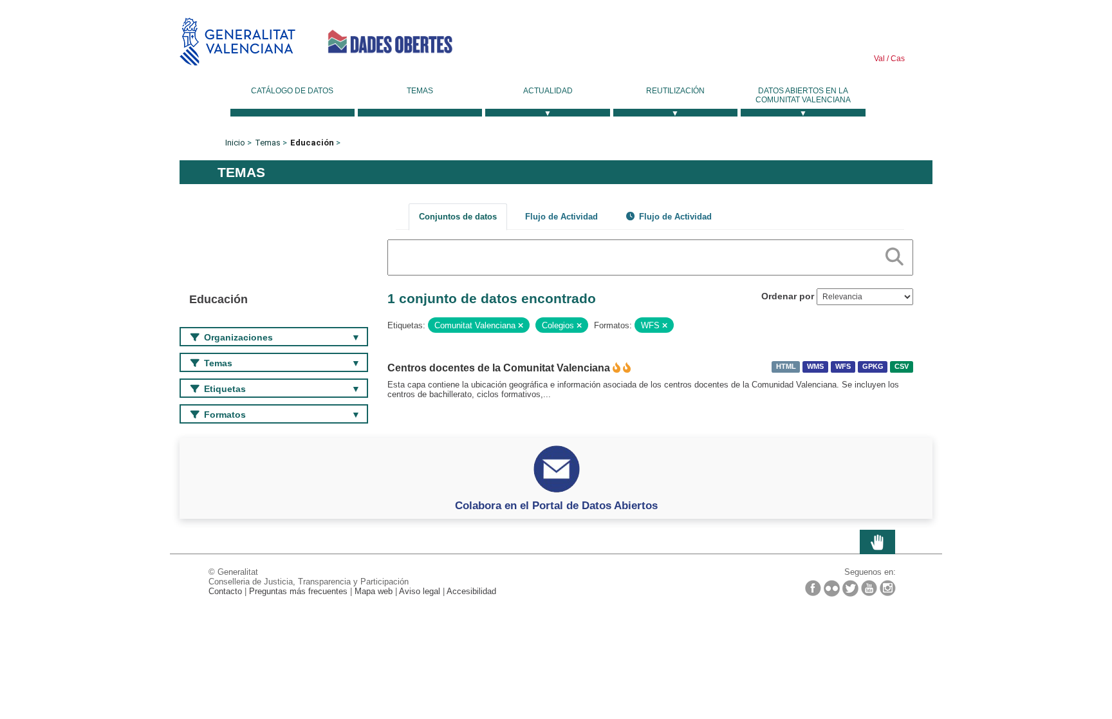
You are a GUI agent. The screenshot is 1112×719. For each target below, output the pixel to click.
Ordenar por (787, 296)
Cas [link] (897, 58)
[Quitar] (520, 326)
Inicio (235, 142)
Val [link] (879, 58)
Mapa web (374, 591)
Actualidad (548, 90)
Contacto (225, 591)
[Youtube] (869, 588)
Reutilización (675, 90)
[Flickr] (832, 588)
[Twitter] (850, 588)
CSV (901, 367)
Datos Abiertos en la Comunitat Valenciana (803, 95)
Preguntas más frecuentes (298, 591)
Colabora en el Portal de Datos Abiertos (556, 505)
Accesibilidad (471, 591)
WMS (815, 367)
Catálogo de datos (292, 90)
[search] (894, 254)
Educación (312, 142)
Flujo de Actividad (561, 216)
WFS (843, 367)
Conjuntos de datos (458, 216)
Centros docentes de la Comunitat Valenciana (498, 367)
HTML (786, 367)
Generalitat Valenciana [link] (237, 41)
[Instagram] (888, 588)
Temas (420, 90)
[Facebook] (813, 588)
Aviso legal (419, 591)
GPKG (873, 367)
